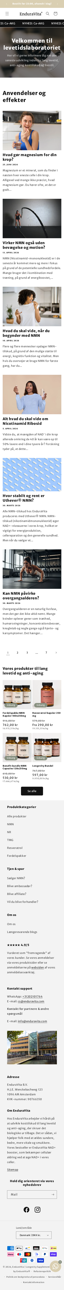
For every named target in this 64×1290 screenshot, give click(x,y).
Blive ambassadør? (19, 886)
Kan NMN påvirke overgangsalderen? (21, 595)
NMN (10, 824)
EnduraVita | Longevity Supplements (31, 1267)
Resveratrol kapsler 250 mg (46, 714)
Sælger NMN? (16, 878)
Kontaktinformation (33, 1282)
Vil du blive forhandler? (22, 902)
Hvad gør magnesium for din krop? (30, 157)
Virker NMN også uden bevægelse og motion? (24, 245)
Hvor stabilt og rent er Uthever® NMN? (24, 498)
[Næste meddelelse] (57, 4)
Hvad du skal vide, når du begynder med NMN (26, 333)
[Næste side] (56, 653)
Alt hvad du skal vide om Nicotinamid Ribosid (25, 421)
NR (9, 832)
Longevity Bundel (42, 765)
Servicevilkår (54, 1277)
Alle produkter (16, 816)
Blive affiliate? (16, 894)
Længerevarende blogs (22, 932)
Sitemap (12, 1169)
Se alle (32, 791)
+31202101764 (32, 996)
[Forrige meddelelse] (6, 4)
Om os (11, 924)
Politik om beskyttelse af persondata (25, 1277)
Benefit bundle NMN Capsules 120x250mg (15, 767)
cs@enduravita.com (31, 1001)
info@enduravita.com (32, 1021)
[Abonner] (53, 1194)
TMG (10, 840)
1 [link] (8, 652)
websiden (37, 967)
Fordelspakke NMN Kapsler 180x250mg (14, 714)
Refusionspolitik (42, 1271)
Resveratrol (15, 848)
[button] (7, 14)
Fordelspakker (16, 855)
